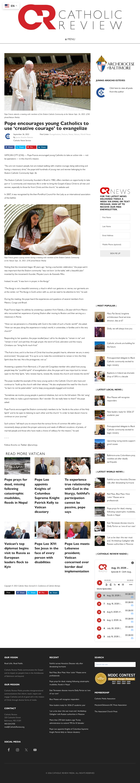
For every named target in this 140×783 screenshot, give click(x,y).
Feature (65, 134)
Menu (71, 39)
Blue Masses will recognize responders (64, 699)
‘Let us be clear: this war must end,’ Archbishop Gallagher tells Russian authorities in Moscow (120, 540)
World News (85, 134)
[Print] (5, 592)
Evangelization (55, 134)
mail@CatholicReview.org (14, 727)
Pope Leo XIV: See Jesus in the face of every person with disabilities (46, 553)
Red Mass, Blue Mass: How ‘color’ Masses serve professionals (118, 497)
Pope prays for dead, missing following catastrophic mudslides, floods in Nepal (121, 511)
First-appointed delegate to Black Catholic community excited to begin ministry (121, 361)
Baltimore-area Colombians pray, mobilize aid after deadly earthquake (121, 458)
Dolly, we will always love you (119, 328)
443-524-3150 (9, 724)
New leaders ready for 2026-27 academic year (67, 705)
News (70, 134)
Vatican (76, 134)
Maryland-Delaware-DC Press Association (111, 705)
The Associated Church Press (106, 711)
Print (8, 593)
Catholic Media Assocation (105, 698)
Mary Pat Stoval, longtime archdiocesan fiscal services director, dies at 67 (119, 317)
